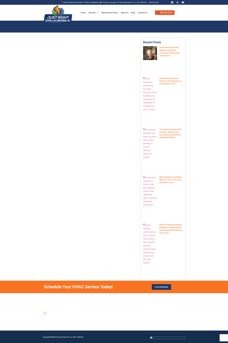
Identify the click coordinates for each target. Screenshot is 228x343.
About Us (124, 13)
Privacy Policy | (62, 337)
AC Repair (123, 306)
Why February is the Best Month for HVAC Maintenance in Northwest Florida (170, 81)
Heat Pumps (124, 313)
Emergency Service (127, 323)
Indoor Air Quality (126, 321)
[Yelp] (177, 2)
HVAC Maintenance (127, 318)
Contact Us (142, 13)
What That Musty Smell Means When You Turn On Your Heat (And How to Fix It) (170, 179)
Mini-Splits (124, 316)
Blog (133, 13)
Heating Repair (125, 311)
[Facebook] (172, 2)
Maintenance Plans (110, 13)
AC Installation (125, 308)
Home (83, 13)
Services (92, 13)
